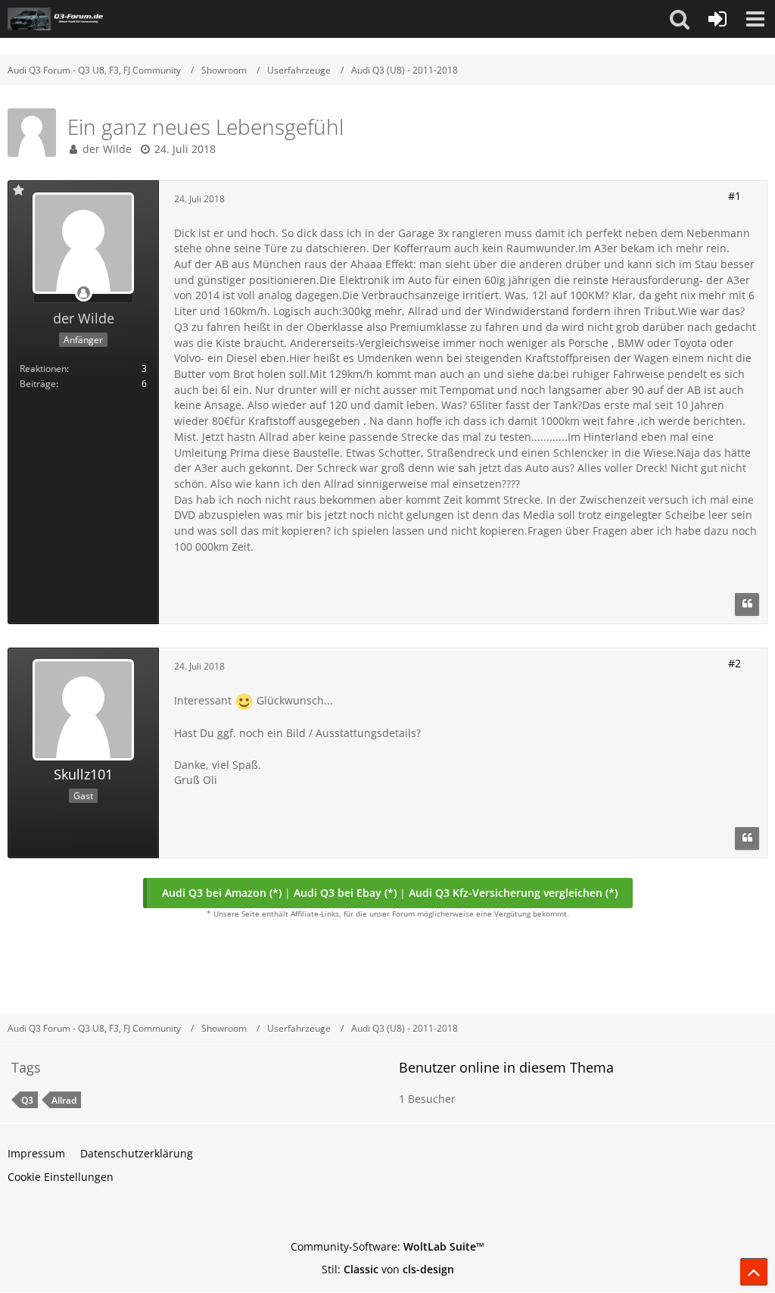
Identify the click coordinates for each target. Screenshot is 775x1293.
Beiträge (38, 383)
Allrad (63, 1100)
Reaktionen (43, 368)
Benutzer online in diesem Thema (506, 1067)
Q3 (27, 1100)
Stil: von (388, 1269)
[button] (680, 19)
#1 (734, 196)
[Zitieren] (747, 604)
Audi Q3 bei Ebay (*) (345, 892)
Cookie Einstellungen (61, 1177)
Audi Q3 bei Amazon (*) (222, 892)
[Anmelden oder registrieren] (717, 19)
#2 (734, 663)
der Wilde (107, 149)
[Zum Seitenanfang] (753, 1271)
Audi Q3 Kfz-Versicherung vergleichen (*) (513, 892)
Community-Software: (387, 1246)
